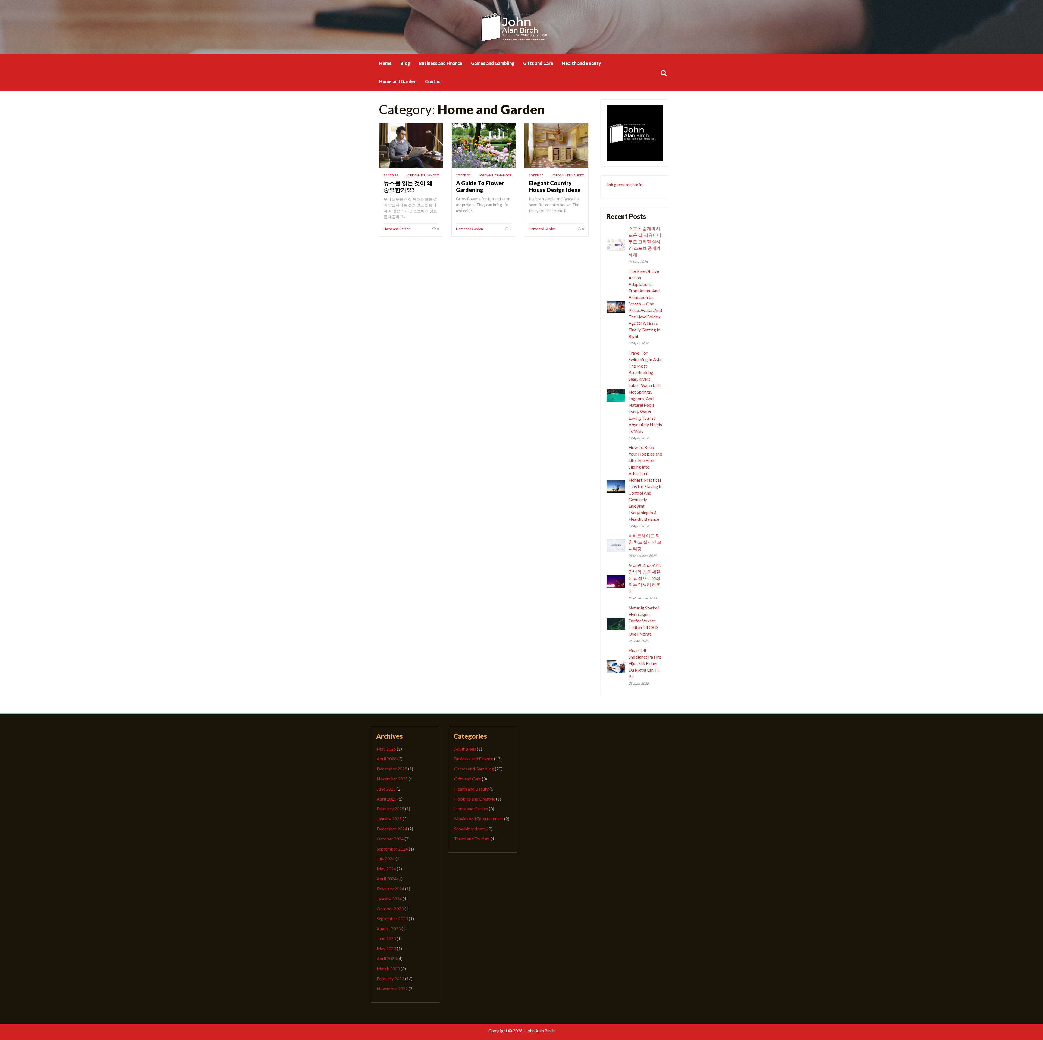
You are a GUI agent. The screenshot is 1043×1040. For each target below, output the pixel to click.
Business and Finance (440, 63)
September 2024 (392, 848)
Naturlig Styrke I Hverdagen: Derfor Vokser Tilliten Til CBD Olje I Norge (644, 620)
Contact (433, 81)
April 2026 (387, 758)
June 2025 (386, 788)
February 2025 (390, 808)
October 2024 (390, 838)
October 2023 (390, 908)
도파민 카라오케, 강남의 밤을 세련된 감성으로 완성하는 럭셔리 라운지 (645, 578)
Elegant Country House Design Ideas (554, 186)
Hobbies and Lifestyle (474, 798)
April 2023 (387, 958)
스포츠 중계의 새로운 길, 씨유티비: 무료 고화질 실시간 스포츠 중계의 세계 (645, 241)
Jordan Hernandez (422, 175)
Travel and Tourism (472, 838)
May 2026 (386, 748)
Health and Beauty (581, 63)
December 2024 (392, 828)
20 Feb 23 (391, 175)
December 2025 (392, 768)
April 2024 (387, 878)
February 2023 (390, 978)
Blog (405, 63)
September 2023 (392, 918)
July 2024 (386, 858)
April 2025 (387, 798)
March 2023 (388, 968)
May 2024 (386, 868)
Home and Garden (397, 81)
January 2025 (389, 818)
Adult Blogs (465, 748)
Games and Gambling (492, 63)
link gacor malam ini (625, 184)
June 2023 (386, 938)
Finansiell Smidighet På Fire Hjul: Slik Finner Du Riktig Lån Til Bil (645, 663)
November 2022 (392, 988)
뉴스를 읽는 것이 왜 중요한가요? (408, 186)
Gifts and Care (538, 63)
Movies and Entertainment (478, 818)
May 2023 (386, 948)
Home (385, 63)
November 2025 (392, 778)
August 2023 (389, 928)
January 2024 (389, 898)
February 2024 (390, 888)
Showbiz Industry (470, 828)
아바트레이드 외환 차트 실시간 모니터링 (645, 542)
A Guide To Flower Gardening (480, 186)
